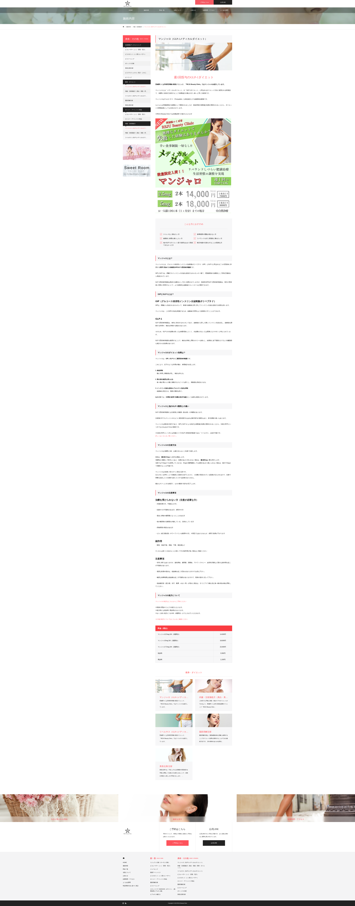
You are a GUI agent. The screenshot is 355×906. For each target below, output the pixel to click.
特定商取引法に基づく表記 (130, 885)
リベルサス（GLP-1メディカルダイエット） (138, 96)
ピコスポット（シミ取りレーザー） (135, 54)
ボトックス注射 (129, 63)
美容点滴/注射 (129, 68)
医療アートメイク (155, 872)
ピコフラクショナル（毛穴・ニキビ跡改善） (138, 72)
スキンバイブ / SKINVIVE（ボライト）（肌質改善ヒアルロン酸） (162, 890)
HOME (131, 10)
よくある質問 (224, 10)
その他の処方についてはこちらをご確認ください (171, 619)
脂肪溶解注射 (129, 100)
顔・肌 (156, 858)
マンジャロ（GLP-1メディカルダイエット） (138, 86)
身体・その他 (188, 858)
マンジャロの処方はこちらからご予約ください (170, 601)
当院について (177, 10)
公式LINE (223, 2)
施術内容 (146, 10)
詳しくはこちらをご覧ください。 (166, 436)
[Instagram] (123, 903)
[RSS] (126, 903)
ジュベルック (154, 869)
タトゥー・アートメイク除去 (133, 119)
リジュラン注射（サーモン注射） (160, 862)
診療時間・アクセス (208, 10)
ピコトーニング (129, 59)
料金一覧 (161, 10)
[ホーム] (123, 26)
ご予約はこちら (204, 2)
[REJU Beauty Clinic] (127, 4)
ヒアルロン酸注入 (155, 894)
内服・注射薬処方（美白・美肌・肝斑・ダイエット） (138, 91)
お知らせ (193, 10)
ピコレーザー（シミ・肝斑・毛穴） (135, 49)
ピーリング (128, 77)
